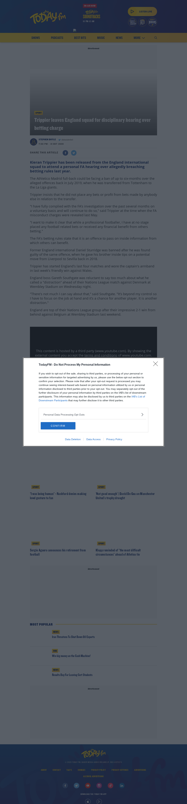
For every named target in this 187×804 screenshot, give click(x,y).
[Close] (156, 364)
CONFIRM (58, 425)
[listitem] (93, 414)
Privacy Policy (114, 439)
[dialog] (93, 402)
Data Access (93, 439)
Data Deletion (73, 439)
